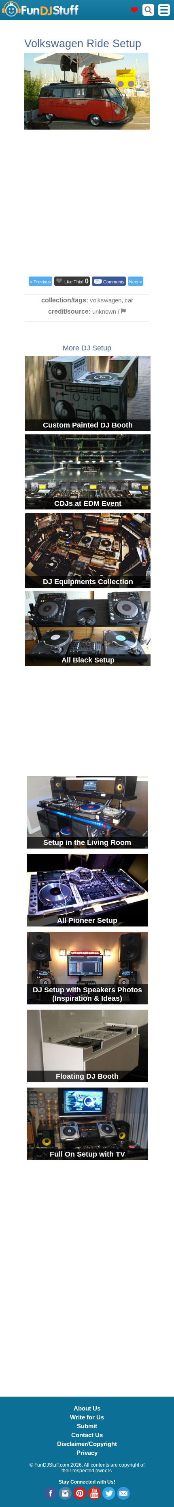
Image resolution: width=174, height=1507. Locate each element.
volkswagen (105, 300)
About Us (87, 1408)
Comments (114, 281)
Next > (135, 281)
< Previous (40, 281)
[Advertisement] (87, 201)
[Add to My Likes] (59, 280)
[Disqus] (87, 1274)
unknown (104, 311)
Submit (87, 1426)
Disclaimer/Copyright (87, 1443)
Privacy (87, 1452)
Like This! (73, 281)
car (129, 300)
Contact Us (87, 1435)
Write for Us (87, 1417)
